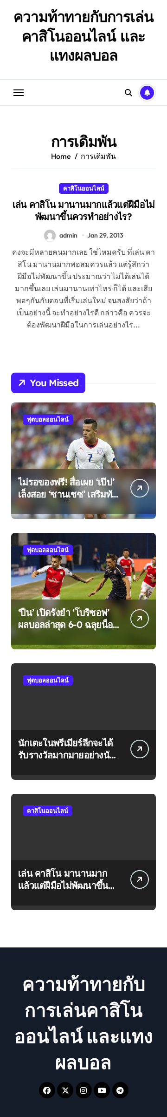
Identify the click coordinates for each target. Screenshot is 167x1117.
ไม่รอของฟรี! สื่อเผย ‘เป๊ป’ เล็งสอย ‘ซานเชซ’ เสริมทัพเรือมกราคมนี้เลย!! (67, 494)
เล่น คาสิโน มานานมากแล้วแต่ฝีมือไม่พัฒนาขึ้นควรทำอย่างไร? (84, 210)
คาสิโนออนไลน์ (83, 188)
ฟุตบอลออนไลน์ (48, 419)
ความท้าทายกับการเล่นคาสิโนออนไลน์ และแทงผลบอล (83, 35)
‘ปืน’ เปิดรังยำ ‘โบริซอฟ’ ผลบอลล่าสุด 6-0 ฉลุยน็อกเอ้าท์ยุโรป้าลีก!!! (68, 624)
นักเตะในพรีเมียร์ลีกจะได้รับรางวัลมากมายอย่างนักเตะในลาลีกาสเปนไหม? (66, 755)
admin (68, 235)
